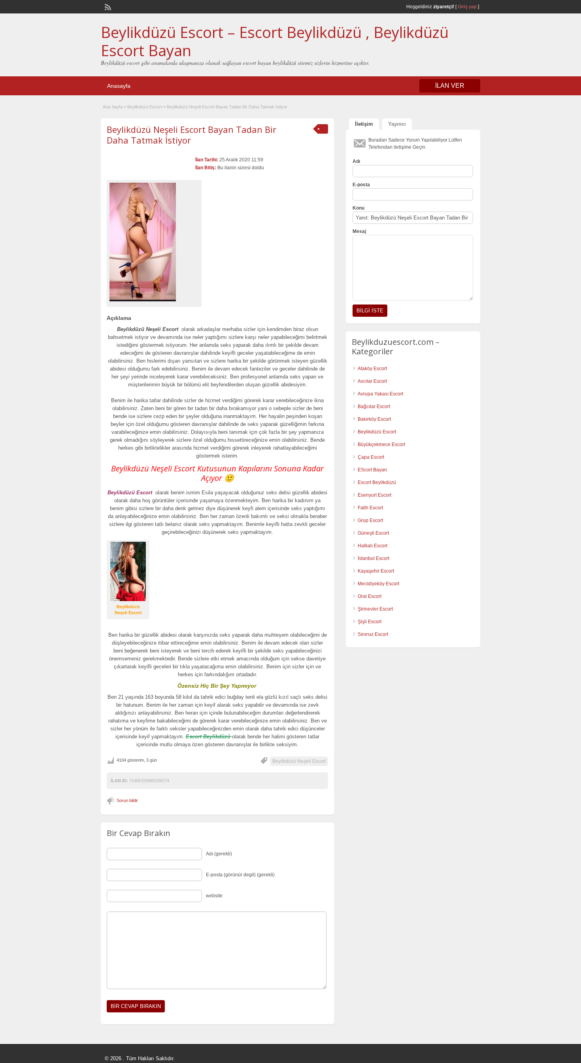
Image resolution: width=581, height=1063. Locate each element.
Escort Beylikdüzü (377, 482)
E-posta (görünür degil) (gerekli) (240, 875)
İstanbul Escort (373, 558)
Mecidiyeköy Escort (378, 583)
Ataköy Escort (372, 368)
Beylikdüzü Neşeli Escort (299, 761)
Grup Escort (370, 520)
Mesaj (359, 231)
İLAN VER (449, 85)
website (214, 895)
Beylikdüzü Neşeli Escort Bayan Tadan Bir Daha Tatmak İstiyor (191, 134)
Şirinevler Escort (375, 609)
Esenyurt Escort (374, 495)
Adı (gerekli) (219, 854)
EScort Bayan (372, 470)
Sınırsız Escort (373, 634)
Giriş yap (467, 6)
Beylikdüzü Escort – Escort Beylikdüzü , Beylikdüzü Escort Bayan (275, 41)
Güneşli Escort (373, 533)
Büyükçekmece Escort (381, 444)
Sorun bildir (127, 800)
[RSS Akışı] (107, 6)
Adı (356, 161)
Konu (358, 208)
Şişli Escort (369, 621)
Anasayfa (118, 86)
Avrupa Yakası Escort (380, 394)
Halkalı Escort (372, 546)
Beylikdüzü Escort (144, 106)
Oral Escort (369, 596)
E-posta (361, 184)
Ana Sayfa (113, 106)
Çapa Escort (371, 457)
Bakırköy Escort (374, 419)
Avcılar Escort (372, 381)
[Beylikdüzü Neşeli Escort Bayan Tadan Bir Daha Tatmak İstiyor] (154, 242)
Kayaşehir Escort (376, 571)
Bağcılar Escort (374, 406)
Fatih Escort (370, 508)
